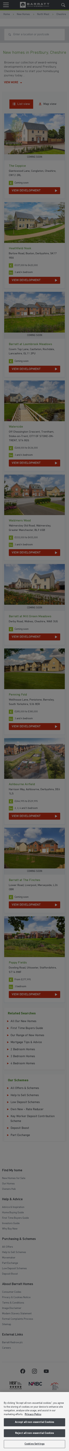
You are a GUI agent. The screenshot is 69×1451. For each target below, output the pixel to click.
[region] (34, 1421)
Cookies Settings (34, 1444)
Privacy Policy (33, 1414)
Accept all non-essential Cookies (34, 1422)
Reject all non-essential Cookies (34, 1433)
